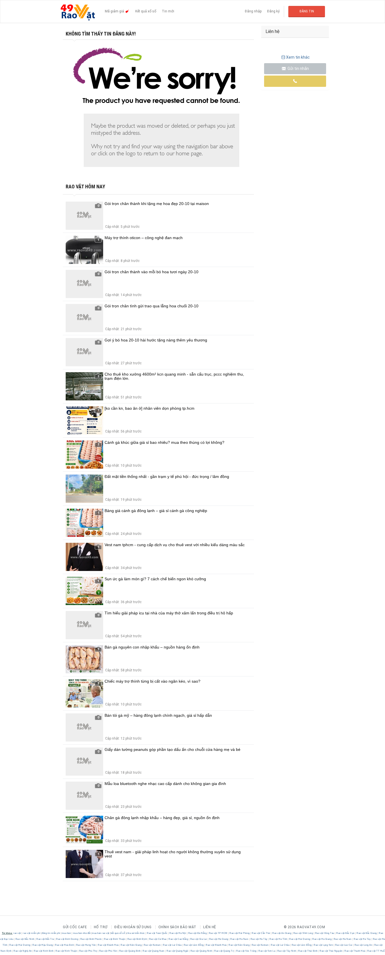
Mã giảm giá (115, 11)
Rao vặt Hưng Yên (85, 945)
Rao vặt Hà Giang (218, 939)
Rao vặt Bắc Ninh (25, 939)
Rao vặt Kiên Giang (131, 945)
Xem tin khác (298, 57)
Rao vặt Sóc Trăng (246, 951)
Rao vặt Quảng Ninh (201, 951)
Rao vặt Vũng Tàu (324, 933)
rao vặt (17, 933)
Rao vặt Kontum (152, 945)
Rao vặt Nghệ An (23, 951)
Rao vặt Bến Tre (45, 939)
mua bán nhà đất (82, 933)
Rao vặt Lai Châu (172, 945)
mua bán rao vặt (100, 933)
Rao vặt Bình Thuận (114, 939)
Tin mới (168, 11)
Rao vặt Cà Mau (157, 939)
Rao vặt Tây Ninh (286, 951)
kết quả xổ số (118, 933)
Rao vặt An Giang (282, 933)
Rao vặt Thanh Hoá (355, 951)
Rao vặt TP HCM (218, 933)
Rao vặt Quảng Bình (129, 951)
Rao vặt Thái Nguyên (331, 951)
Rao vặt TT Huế (376, 951)
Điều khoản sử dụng (132, 927)
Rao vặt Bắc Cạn (345, 933)
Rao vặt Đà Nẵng (197, 933)
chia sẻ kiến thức (135, 933)
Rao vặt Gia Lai (198, 939)
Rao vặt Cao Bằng (178, 939)
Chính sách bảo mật (177, 927)
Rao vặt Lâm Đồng (193, 945)
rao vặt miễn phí (31, 933)
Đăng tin (307, 11)
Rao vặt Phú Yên (108, 951)
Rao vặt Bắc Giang (367, 933)
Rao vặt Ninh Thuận (66, 951)
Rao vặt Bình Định (137, 939)
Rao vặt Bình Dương (67, 939)
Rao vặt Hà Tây (259, 939)
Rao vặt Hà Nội (178, 933)
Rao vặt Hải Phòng (240, 933)
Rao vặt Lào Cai (343, 945)
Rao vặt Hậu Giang (43, 945)
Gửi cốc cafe (75, 927)
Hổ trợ (101, 927)
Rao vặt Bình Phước (91, 939)
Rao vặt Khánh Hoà (108, 945)
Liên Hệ (209, 927)
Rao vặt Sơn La (267, 951)
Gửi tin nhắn (298, 68)
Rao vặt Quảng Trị (224, 951)
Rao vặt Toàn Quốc (157, 933)
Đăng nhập (253, 11)
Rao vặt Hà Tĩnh (278, 939)
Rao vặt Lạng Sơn (323, 945)
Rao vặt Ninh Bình (43, 951)
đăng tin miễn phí (51, 933)
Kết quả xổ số (145, 11)
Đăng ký (273, 11)
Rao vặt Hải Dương (300, 939)
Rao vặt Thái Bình (308, 951)
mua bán (66, 933)
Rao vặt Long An (363, 945)
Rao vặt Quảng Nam (153, 951)
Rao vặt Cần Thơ (261, 933)
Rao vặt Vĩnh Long (303, 933)
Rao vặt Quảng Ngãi (177, 951)
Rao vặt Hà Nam (239, 939)
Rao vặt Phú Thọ (88, 951)
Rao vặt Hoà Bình (64, 945)
